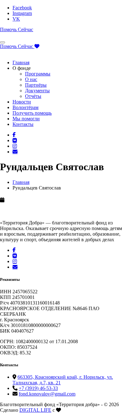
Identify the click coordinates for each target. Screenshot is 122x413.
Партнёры (36, 85)
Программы (37, 73)
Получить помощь (32, 113)
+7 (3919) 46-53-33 (38, 388)
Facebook (22, 7)
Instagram (22, 13)
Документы (37, 90)
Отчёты (33, 96)
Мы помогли (26, 118)
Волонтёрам (25, 107)
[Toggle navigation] (2, 42)
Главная (21, 62)
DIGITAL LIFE (35, 410)
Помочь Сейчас (16, 29)
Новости (22, 101)
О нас (31, 79)
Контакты (23, 124)
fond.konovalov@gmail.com (47, 393)
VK (16, 19)
